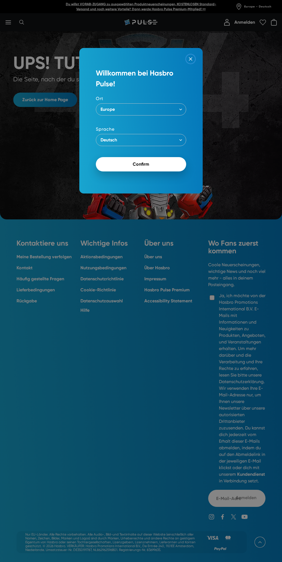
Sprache (105, 129)
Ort (99, 98)
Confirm (141, 164)
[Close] (190, 59)
